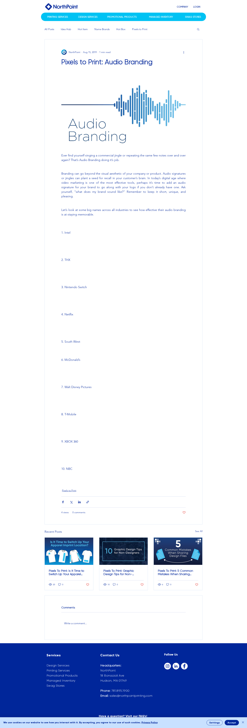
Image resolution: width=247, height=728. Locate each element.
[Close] (243, 722)
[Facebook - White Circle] (184, 666)
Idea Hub (66, 29)
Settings (214, 722)
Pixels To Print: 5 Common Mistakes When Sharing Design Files (175, 572)
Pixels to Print (139, 29)
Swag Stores (56, 685)
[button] (182, 6)
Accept (232, 722)
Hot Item (83, 29)
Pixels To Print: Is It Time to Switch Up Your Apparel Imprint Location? (66, 572)
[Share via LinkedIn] (79, 502)
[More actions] (184, 52)
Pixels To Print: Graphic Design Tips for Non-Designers (118, 572)
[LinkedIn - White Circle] (176, 666)
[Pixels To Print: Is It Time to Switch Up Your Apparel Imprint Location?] (69, 551)
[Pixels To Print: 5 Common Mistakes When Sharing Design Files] (178, 551)
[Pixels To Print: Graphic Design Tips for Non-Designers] (123, 551)
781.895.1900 (120, 690)
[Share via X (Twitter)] (71, 502)
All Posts (49, 29)
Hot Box (120, 29)
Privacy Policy (149, 722)
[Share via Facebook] (63, 502)
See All (198, 531)
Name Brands (102, 29)
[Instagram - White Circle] (167, 666)
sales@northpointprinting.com (131, 695)
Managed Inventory (61, 680)
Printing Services (58, 670)
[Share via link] (87, 502)
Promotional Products (62, 675)
